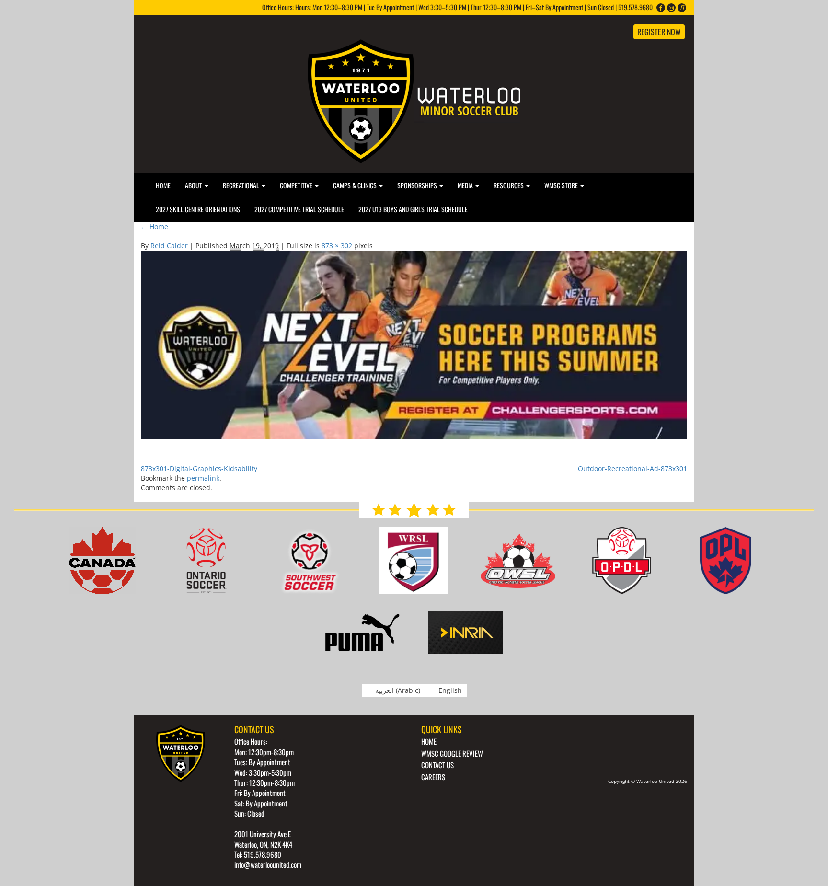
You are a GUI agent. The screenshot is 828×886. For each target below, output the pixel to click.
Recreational (242, 185)
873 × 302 (337, 245)
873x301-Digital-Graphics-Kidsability (199, 468)
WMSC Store (561, 185)
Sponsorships (417, 185)
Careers (433, 776)
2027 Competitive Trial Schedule (299, 209)
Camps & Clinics (355, 185)
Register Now (659, 31)
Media (466, 185)
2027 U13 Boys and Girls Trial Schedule (413, 209)
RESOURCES (509, 185)
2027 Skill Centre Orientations (198, 209)
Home (163, 185)
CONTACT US (437, 764)
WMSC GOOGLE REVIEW (452, 753)
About (194, 185)
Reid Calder (169, 245)
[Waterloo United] (414, 100)
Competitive (297, 185)
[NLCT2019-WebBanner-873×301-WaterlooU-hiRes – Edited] (414, 344)
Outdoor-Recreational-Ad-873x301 (632, 468)
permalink (203, 478)
